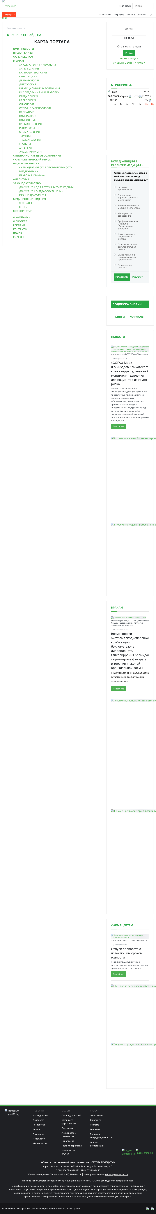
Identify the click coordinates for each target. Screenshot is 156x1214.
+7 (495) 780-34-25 (71, 1174)
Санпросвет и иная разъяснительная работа (128, 246)
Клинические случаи (68, 1152)
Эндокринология (31, 151)
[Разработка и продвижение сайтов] (146, 1208)
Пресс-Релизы (23, 52)
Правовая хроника (32, 175)
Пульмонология (30, 123)
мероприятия (122, 85)
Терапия (25, 135)
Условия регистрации (96, 1144)
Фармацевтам (23, 56)
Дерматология (29, 80)
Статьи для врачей (71, 1115)
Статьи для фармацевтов (69, 1122)
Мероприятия (22, 210)
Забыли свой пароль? (129, 62)
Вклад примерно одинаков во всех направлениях (127, 257)
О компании (105, 15)
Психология (27, 120)
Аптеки (36, 1129)
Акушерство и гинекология (38, 64)
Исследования (40, 1115)
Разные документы (32, 195)
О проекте (119, 15)
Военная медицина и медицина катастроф (129, 206)
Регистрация (129, 58)
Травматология (30, 139)
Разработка (39, 1124)
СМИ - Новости (23, 48)
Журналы (25, 203)
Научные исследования (125, 188)
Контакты (142, 15)
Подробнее (118, 426)
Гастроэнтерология (33, 72)
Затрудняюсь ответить (125, 266)
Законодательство (27, 183)
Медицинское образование (125, 214)
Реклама (131, 15)
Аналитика (21, 179)
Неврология (27, 100)
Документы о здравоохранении (41, 191)
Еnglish (18, 237)
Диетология (27, 84)
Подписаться (125, 6)
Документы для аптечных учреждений (46, 187)
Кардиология (28, 96)
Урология (25, 143)
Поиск (17, 233)
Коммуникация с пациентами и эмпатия (126, 236)
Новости (118, 336)
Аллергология (29, 68)
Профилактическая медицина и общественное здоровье (128, 225)
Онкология (26, 104)
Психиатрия (27, 116)
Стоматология (29, 131)
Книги (23, 207)
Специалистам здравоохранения (37, 155)
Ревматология (29, 127)
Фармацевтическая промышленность (45, 167)
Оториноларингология (35, 108)
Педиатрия (26, 112)
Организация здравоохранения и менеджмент (128, 197)
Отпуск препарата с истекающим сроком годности (126, 953)
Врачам (18, 60)
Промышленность (26, 163)
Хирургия (25, 147)
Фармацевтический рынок (32, 159)
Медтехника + (29, 171)
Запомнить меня (131, 46)
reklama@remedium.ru (116, 1174)
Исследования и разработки (39, 92)
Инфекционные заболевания (39, 88)
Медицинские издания (29, 199)
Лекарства (38, 1120)
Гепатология (28, 76)
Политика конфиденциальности (101, 1136)
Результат (137, 277)
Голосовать (121, 277)
